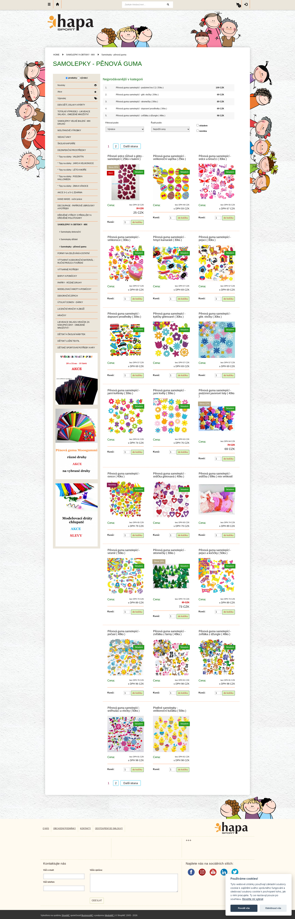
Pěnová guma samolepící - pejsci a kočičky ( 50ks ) (215, 551)
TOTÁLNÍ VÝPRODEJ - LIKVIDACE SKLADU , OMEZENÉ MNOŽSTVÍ (74, 113)
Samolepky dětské (68, 239)
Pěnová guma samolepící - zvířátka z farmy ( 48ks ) (169, 633)
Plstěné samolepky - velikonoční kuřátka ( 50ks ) (169, 709)
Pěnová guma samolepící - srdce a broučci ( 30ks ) (215, 157)
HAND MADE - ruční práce (70, 199)
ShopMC (66, 915)
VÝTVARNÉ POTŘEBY (68, 269)
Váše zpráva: (96, 870)
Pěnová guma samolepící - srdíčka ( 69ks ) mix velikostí (216, 475)
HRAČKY (62, 315)
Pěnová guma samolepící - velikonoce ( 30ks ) (124, 238)
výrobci (84, 78)
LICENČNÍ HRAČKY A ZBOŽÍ (71, 309)
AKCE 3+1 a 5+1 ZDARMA (70, 192)
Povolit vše (244, 908)
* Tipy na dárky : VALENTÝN (71, 156)
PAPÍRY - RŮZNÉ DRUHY (70, 282)
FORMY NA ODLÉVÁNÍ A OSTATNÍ (73, 253)
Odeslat (97, 900)
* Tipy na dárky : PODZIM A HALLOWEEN (70, 178)
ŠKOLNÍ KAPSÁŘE (66, 143)
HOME (56, 55)
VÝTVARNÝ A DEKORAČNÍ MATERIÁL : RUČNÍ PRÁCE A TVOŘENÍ (76, 261)
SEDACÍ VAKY (64, 137)
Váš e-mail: (48, 870)
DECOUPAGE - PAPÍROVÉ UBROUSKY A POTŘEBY (76, 207)
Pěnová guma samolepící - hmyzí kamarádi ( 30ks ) (169, 238)
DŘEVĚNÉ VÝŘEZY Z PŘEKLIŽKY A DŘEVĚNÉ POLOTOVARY (75, 216)
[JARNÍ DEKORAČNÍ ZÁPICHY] (76, 515)
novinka (203, 131)
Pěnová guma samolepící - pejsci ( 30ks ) (215, 238)
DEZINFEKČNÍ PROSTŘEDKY (72, 150)
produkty (72, 78)
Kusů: (110, 221)
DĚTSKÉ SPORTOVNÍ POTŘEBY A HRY (76, 347)
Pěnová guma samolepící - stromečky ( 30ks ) (137, 101)
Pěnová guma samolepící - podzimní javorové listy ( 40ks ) (216, 393)
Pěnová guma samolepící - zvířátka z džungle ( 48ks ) (140, 115)
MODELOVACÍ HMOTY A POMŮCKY (74, 289)
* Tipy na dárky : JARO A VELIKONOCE (76, 163)
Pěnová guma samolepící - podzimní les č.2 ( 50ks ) (140, 87)
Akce (60, 92)
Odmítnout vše (273, 908)
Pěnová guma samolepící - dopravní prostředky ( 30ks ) (141, 108)
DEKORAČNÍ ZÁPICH (68, 296)
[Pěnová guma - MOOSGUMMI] (76, 444)
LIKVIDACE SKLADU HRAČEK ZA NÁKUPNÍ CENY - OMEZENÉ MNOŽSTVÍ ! (73, 325)
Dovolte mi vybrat (252, 899)
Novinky (61, 85)
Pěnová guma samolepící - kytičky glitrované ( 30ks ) (169, 315)
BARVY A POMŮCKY (67, 276)
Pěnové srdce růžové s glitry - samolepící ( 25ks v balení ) (125, 157)
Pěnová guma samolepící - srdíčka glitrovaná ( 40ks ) (169, 475)
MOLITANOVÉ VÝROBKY (69, 130)
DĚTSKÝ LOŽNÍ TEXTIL (69, 341)
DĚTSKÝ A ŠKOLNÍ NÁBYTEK (71, 334)
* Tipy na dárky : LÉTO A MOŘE (72, 170)
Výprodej (62, 98)
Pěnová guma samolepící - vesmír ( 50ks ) (124, 551)
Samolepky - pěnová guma (113, 55)
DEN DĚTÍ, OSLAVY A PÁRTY (71, 105)
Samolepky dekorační (70, 231)
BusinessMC (87, 915)
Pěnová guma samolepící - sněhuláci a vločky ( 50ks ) (124, 709)
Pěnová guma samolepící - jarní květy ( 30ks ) (169, 392)
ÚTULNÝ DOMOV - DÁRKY (70, 302)
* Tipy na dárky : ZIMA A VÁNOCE (73, 186)
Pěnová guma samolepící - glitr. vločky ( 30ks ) (137, 94)
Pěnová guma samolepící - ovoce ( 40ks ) (124, 475)
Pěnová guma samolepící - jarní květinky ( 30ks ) (124, 392)
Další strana (130, 146)
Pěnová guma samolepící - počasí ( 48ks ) (124, 633)
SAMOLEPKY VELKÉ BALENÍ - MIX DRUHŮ (74, 122)
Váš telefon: (49, 882)
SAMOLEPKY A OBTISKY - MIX (80, 55)
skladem (203, 125)
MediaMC (109, 915)
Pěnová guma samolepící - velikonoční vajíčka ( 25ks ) (169, 157)
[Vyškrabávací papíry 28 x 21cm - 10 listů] (76, 378)
